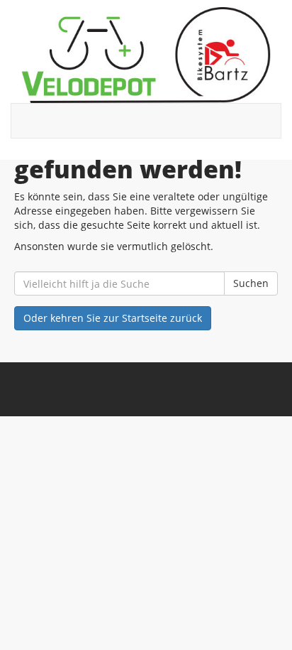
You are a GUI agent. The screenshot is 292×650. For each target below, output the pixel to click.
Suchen (251, 283)
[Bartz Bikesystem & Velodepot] (146, 55)
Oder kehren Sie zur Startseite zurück (112, 318)
